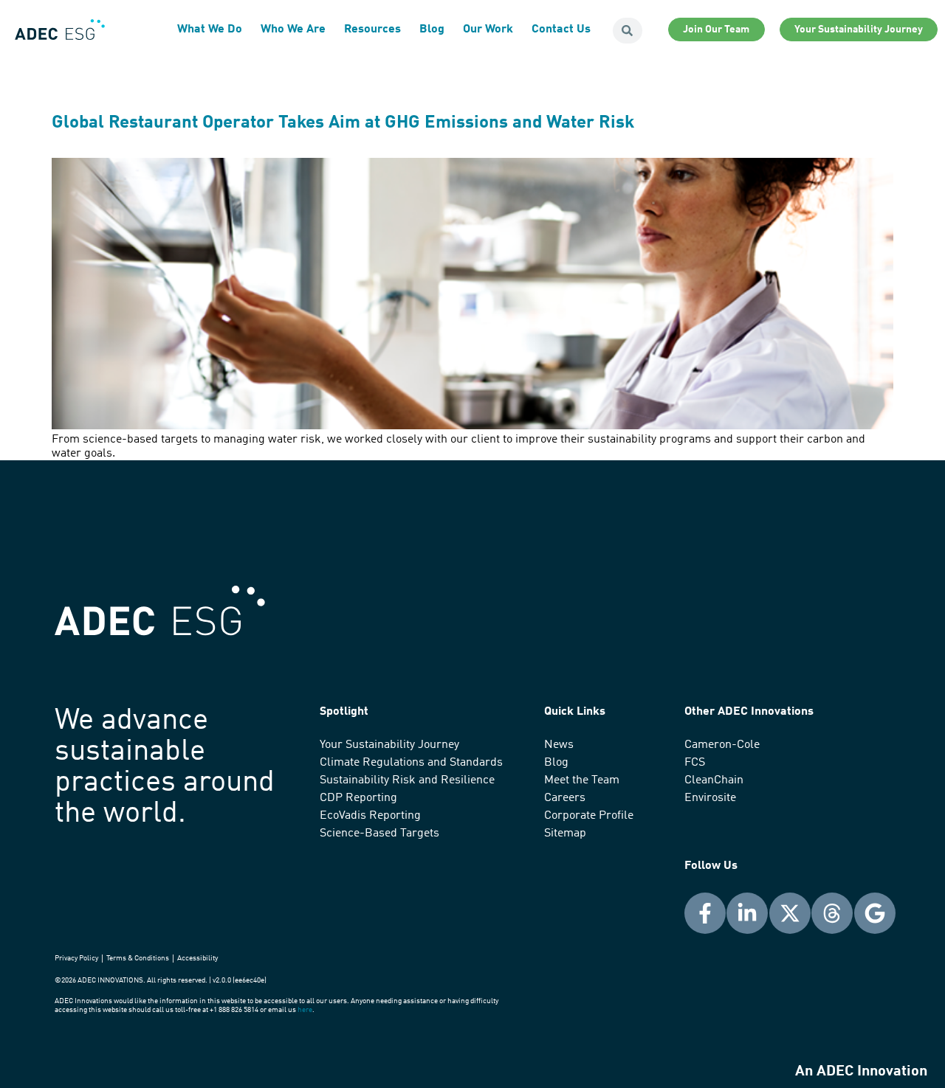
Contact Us (561, 29)
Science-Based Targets (379, 833)
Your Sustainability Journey (389, 745)
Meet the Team (581, 780)
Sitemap (565, 833)
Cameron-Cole (722, 745)
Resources (372, 29)
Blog (431, 29)
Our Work (488, 29)
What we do (209, 29)
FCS (694, 763)
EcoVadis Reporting (370, 816)
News (559, 745)
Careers (564, 798)
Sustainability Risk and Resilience (407, 780)
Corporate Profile (588, 816)
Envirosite (710, 798)
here (305, 1009)
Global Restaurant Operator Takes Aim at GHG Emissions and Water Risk (343, 123)
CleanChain (713, 780)
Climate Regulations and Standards (411, 763)
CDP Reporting (358, 798)
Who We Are (293, 29)
